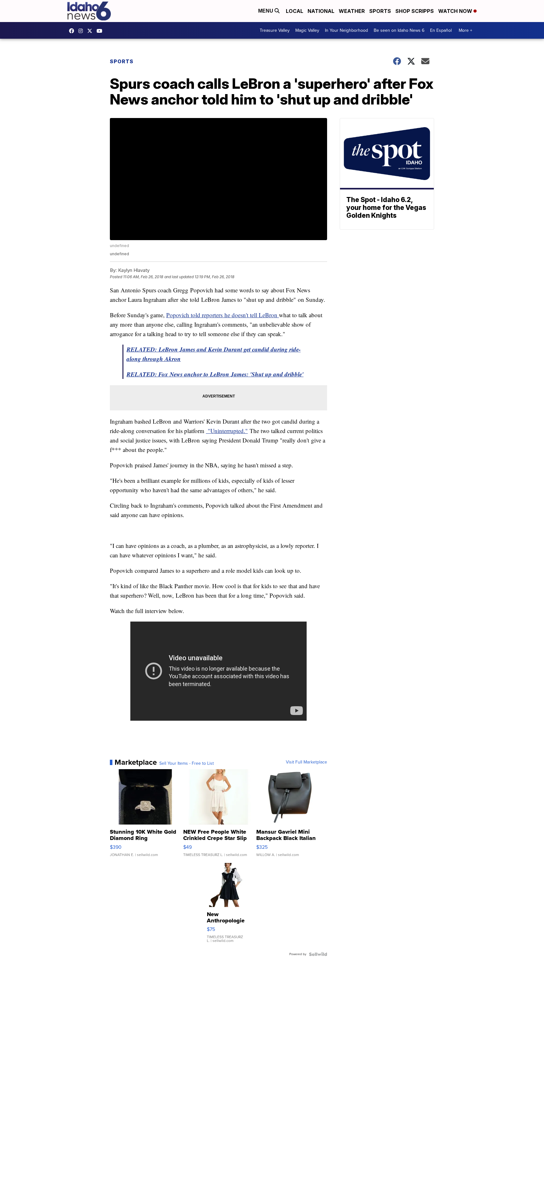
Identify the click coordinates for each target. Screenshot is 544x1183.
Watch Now (455, 11)
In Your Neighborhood (346, 30)
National (321, 11)
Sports (380, 11)
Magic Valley (307, 30)
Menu (266, 11)
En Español (441, 30)
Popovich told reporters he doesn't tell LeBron (222, 315)
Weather (352, 11)
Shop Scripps (414, 11)
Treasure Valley (275, 30)
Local (294, 11)
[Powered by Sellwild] (318, 954)
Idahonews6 (73, 30)
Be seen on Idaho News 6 (399, 30)
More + (465, 30)
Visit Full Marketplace (306, 762)
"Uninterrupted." (227, 431)
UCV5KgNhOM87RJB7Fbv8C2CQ (101, 30)
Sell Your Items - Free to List (186, 763)
